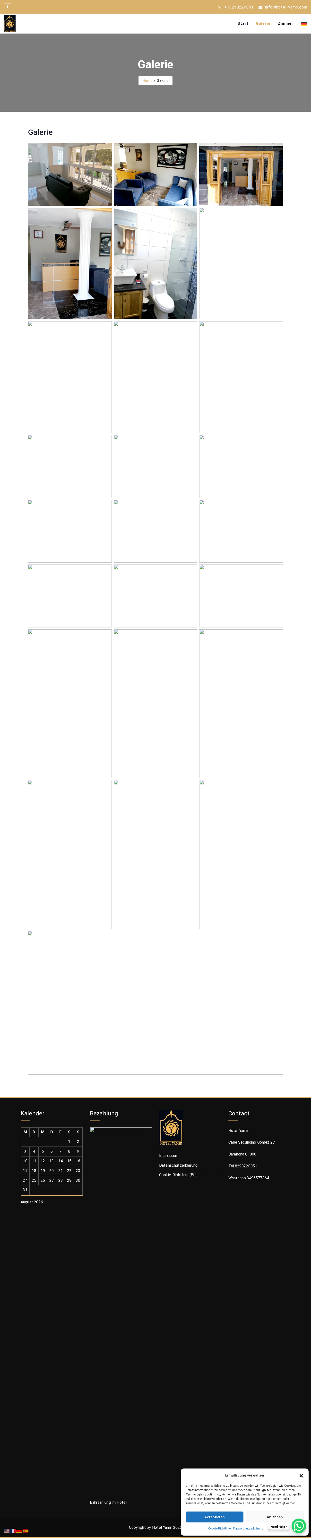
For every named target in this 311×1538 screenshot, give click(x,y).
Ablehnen (275, 1517)
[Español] (26, 1530)
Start (243, 23)
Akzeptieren (214, 1517)
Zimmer (286, 23)
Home (147, 80)
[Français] (13, 1530)
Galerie (263, 23)
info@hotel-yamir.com (285, 7)
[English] (7, 1530)
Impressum (168, 1155)
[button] (301, 1475)
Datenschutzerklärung (248, 1528)
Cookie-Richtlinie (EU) (178, 1175)
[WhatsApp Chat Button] (299, 1526)
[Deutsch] (302, 23)
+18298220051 (238, 7)
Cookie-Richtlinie (219, 1528)
